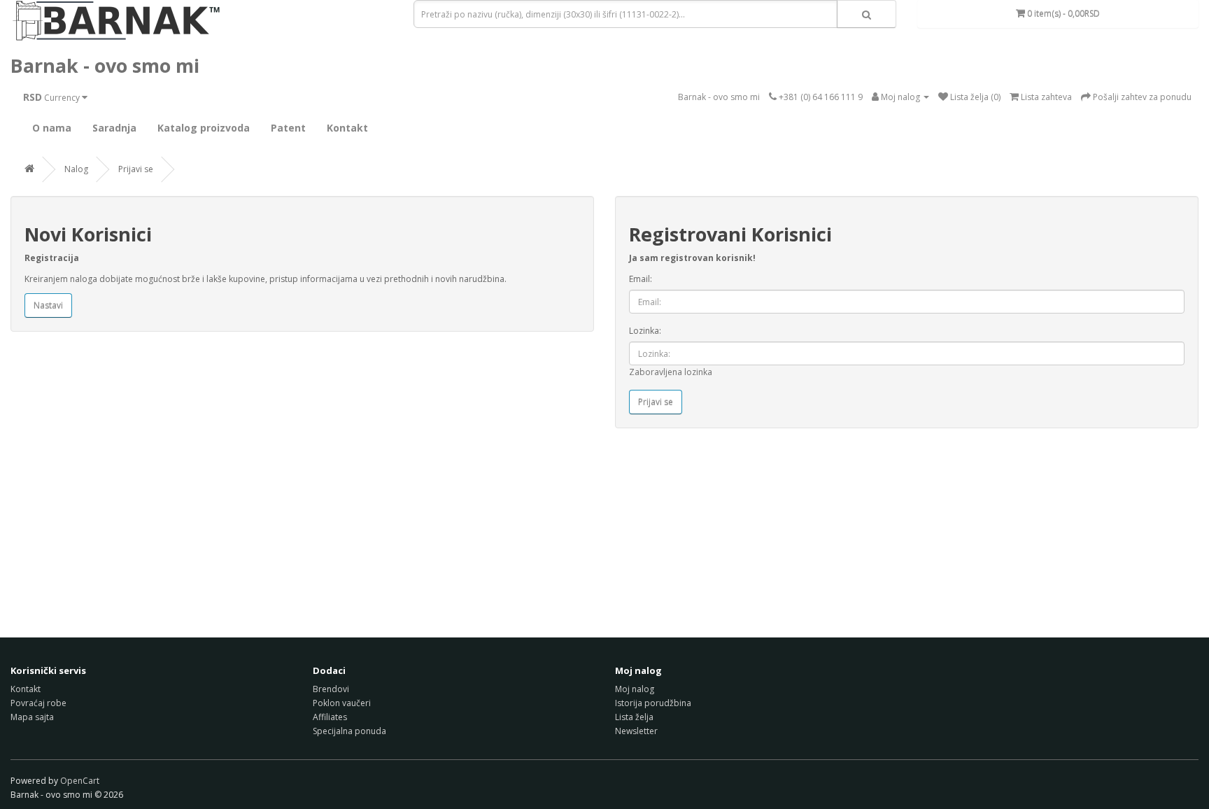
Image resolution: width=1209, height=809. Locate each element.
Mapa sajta (32, 717)
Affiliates (330, 717)
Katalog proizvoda (203, 127)
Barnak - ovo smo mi (104, 65)
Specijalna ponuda (349, 731)
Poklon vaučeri (342, 703)
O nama (51, 127)
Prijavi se (135, 169)
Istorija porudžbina (653, 703)
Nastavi (48, 305)
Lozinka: (645, 331)
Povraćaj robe (38, 703)
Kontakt (347, 127)
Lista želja (634, 717)
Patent (288, 127)
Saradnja (114, 127)
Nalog (76, 169)
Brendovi (331, 689)
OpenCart (79, 781)
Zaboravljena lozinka (670, 372)
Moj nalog (634, 689)
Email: (640, 279)
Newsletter (636, 731)
